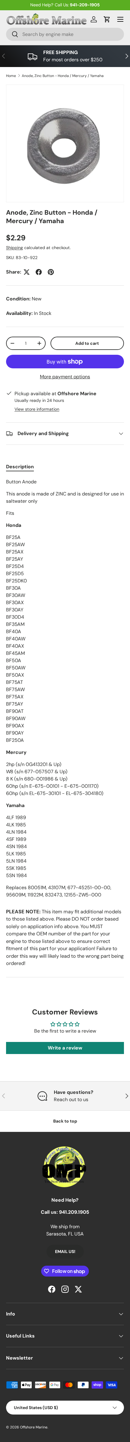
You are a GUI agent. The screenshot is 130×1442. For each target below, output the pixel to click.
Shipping (14, 247)
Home (11, 76)
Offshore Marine (33, 1427)
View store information (37, 409)
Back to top (65, 1121)
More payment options (65, 376)
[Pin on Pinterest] (51, 272)
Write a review (65, 1048)
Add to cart (87, 343)
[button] (107, 19)
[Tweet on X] (27, 272)
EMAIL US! (65, 1251)
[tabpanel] (65, 688)
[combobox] (65, 34)
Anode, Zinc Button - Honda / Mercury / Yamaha (63, 76)
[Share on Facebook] (39, 272)
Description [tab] (20, 466)
